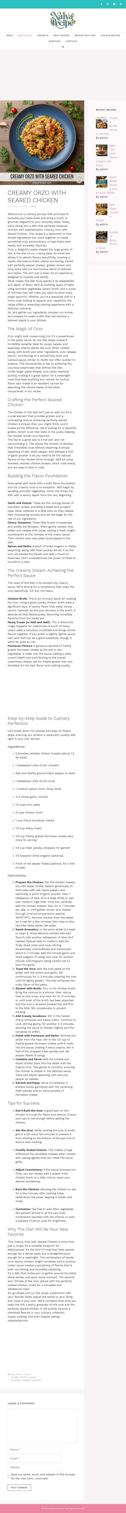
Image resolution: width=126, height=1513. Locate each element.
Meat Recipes (61, 35)
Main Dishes (25, 35)
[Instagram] (107, 4)
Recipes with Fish (85, 35)
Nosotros (55, 41)
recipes (27, 1374)
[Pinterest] (114, 4)
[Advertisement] (63, 73)
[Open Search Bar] (63, 47)
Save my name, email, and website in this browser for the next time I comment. (43, 1476)
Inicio (9, 35)
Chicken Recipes (110, 35)
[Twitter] (120, 4)
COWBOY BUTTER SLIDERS (23, 1377)
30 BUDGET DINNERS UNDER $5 (26, 1380)
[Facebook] (101, 4)
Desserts (42, 35)
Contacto (71, 41)
